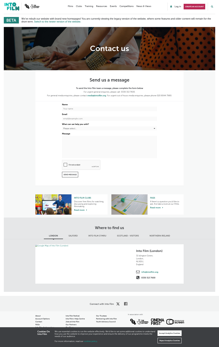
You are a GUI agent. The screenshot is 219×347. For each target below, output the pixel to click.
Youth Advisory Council (106, 322)
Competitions (127, 6)
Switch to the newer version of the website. (57, 21)
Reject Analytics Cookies (169, 341)
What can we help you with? (75, 124)
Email (64, 114)
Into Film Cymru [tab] (97, 236)
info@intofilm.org (149, 272)
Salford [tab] (73, 236)
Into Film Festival (72, 316)
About (38, 316)
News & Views (143, 6)
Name (65, 104)
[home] (12, 7)
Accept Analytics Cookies (169, 333)
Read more (79, 210)
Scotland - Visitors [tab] (128, 236)
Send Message (70, 175)
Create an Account (194, 7)
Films (70, 6)
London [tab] (53, 236)
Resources (101, 6)
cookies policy (90, 341)
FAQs (37, 325)
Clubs (79, 6)
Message (66, 134)
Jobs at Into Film (72, 322)
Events (113, 6)
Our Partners (71, 325)
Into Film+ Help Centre (75, 319)
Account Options (42, 319)
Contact (38, 322)
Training (89, 6)
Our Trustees (101, 316)
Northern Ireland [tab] (160, 236)
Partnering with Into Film (106, 319)
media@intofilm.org (96, 95)
